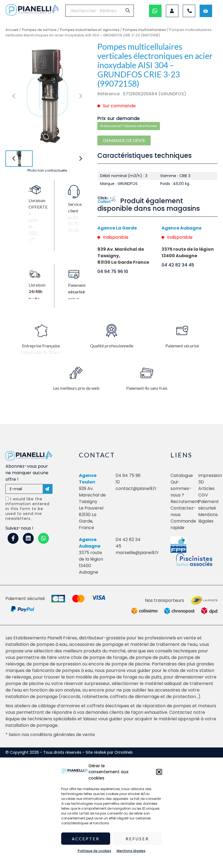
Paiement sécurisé (208, 504)
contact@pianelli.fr (136, 488)
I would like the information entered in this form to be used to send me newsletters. (27, 508)
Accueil (11, 29)
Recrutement (185, 501)
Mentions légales (131, 850)
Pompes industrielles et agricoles (89, 29)
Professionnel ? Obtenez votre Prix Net (128, 126)
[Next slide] (80, 96)
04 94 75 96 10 (112, 271)
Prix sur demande (118, 118)
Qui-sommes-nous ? (181, 488)
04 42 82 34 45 (178, 265)
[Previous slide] (14, 96)
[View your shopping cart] (206, 11)
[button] (159, 772)
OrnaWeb (123, 752)
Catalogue (182, 475)
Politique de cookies (94, 850)
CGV (203, 495)
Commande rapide (183, 524)
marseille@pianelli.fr (137, 552)
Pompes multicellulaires (144, 29)
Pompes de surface (39, 29)
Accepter (86, 838)
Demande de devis (124, 140)
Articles (206, 488)
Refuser (137, 838)
